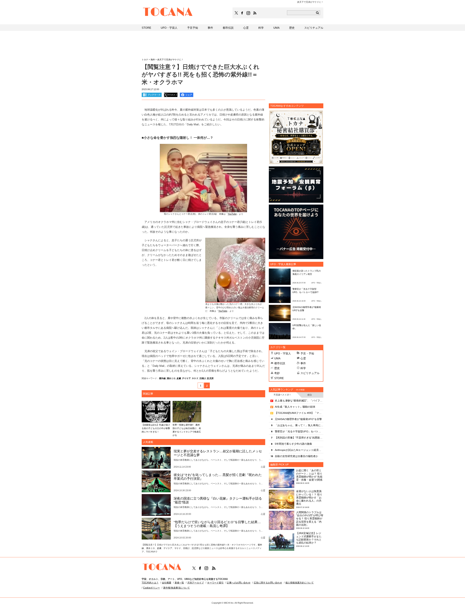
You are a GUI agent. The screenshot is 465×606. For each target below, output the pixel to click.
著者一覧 (179, 582)
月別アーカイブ (195, 582)
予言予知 (192, 27)
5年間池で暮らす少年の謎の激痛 (293, 443)
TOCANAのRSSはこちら (255, 13)
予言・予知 (307, 353)
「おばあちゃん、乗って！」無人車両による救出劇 (299, 425)
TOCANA (168, 12)
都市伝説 (279, 363)
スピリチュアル (310, 373)
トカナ (145, 59)
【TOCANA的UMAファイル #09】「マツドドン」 (299, 412)
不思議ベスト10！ (282, 394)
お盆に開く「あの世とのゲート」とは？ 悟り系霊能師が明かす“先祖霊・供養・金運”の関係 (309, 475)
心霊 (303, 358)
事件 (303, 363)
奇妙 (277, 373)
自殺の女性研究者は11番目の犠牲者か (296, 456)
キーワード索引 (215, 582)
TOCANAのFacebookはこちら (242, 13)
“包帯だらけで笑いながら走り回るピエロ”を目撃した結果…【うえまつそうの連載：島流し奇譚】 (217, 524)
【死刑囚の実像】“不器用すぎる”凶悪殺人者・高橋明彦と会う (299, 437)
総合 (310, 394)
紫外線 (162, 378)
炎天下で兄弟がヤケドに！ (170, 59)
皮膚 (179, 378)
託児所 (210, 378)
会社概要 (166, 582)
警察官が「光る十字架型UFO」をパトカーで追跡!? (299, 431)
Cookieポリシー (151, 587)
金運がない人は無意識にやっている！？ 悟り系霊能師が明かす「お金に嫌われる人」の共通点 (309, 497)
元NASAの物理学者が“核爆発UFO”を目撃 (298, 419)
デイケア (186, 378)
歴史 (277, 368)
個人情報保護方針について (299, 582)
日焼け (202, 378)
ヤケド (195, 378)
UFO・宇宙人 (282, 353)
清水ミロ (171, 378)
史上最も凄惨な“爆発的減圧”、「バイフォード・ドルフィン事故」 (299, 400)
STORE (279, 378)
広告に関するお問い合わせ (268, 582)
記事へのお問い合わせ (238, 582)
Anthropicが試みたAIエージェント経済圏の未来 (299, 450)
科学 (303, 368)
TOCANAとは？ (150, 582)
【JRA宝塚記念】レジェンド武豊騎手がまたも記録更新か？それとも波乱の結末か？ (309, 538)
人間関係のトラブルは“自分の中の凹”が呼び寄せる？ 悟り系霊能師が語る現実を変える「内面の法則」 (309, 518)
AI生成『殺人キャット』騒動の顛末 (295, 406)
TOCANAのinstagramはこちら (248, 13)
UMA (277, 358)
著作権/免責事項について (176, 587)
